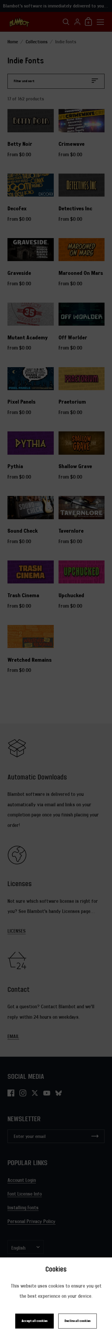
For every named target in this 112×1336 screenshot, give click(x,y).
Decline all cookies (77, 1321)
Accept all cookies (34, 1321)
